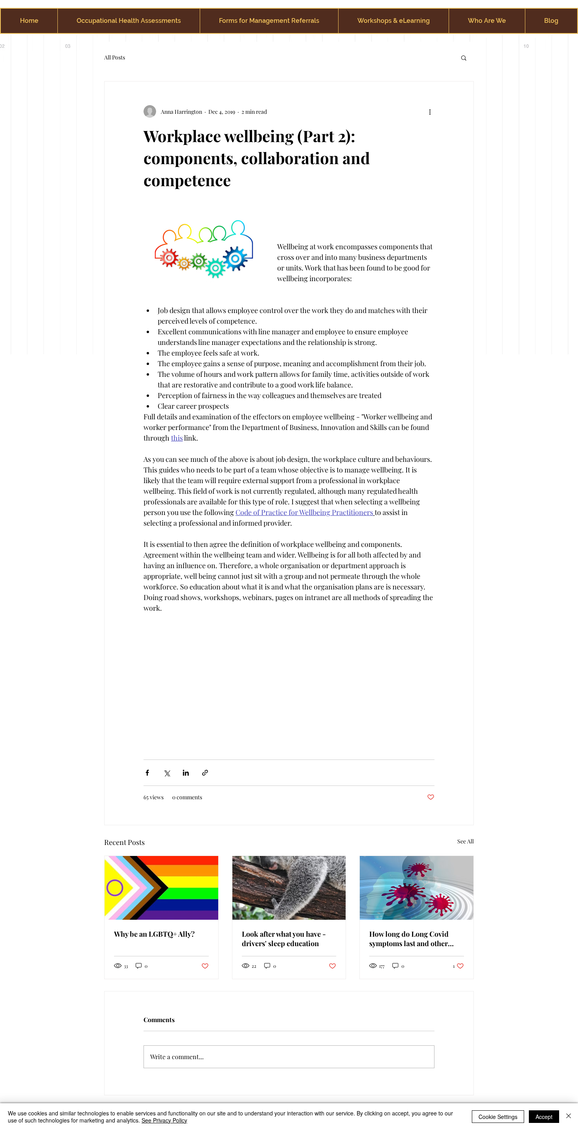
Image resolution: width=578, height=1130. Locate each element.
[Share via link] (205, 772)
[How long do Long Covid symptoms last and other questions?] (416, 888)
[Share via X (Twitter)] (166, 772)
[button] (464, 57)
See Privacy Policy (164, 1120)
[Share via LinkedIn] (186, 772)
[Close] (568, 1117)
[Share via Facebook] (147, 772)
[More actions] (429, 111)
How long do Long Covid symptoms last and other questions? (409, 938)
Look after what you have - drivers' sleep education (284, 938)
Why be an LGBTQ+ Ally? (154, 934)
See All (465, 841)
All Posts (114, 57)
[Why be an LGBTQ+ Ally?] (161, 888)
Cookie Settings (498, 1117)
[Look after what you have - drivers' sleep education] (289, 888)
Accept (544, 1117)
